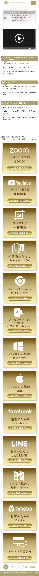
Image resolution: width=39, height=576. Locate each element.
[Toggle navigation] (33, 3)
